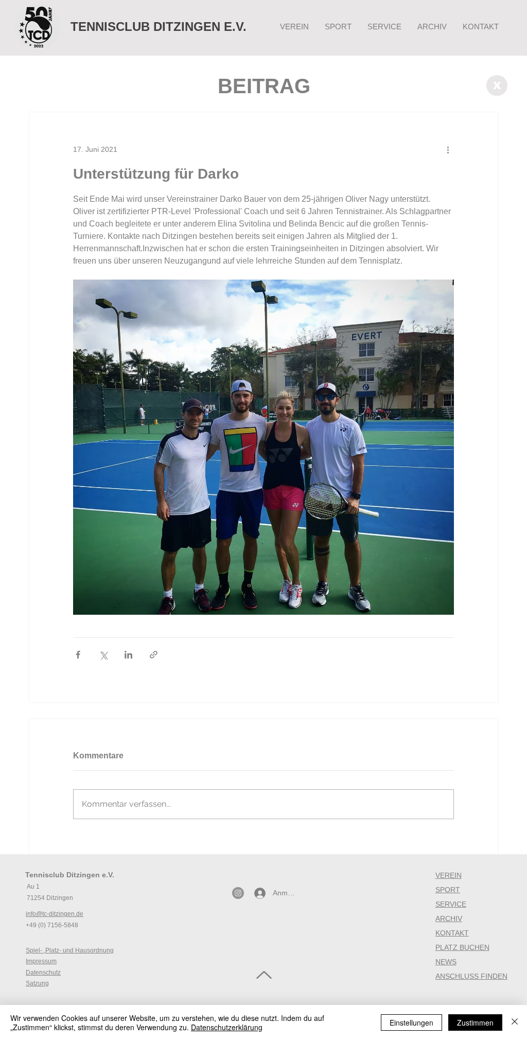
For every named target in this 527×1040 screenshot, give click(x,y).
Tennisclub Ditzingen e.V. (69, 875)
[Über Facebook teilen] (78, 655)
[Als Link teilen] (154, 655)
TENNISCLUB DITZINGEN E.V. (159, 26)
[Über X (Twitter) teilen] (103, 655)
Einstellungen (411, 1022)
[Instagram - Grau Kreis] (238, 893)
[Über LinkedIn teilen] (128, 655)
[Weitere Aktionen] (448, 149)
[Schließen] (514, 1022)
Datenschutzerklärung (226, 1027)
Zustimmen (475, 1022)
